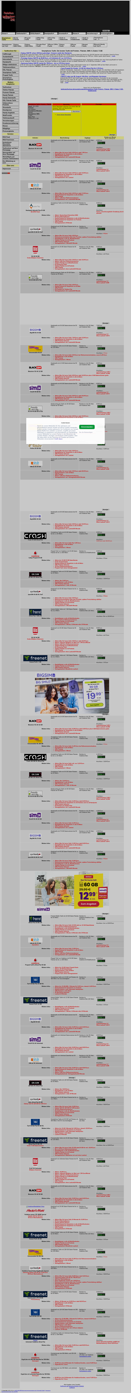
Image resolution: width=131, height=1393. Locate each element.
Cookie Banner (65, 422)
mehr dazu (58, 439)
